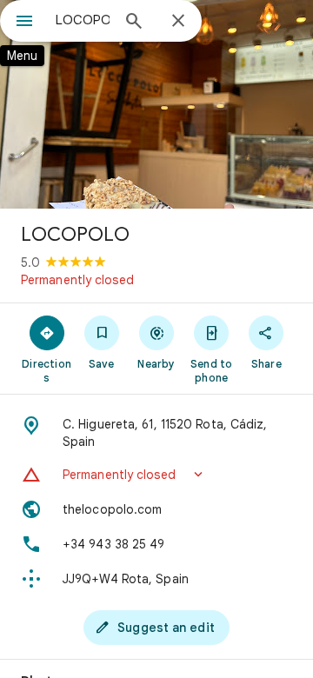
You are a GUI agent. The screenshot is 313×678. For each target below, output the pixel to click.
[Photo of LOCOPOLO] (156, 104)
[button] (156, 474)
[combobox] (83, 20)
